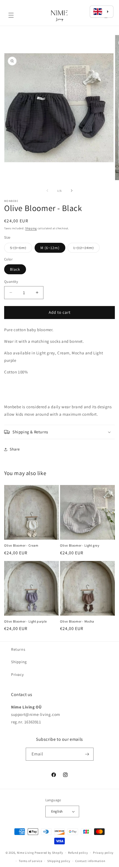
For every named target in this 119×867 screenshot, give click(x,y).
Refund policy (78, 853)
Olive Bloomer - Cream (21, 545)
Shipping (31, 228)
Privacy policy (103, 853)
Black (15, 269)
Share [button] (15, 449)
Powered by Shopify (49, 853)
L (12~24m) (86, 249)
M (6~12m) (50, 247)
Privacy (17, 674)
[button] (11, 15)
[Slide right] (72, 191)
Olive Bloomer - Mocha (77, 621)
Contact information (90, 861)
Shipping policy (58, 861)
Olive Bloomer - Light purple (25, 621)
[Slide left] (47, 191)
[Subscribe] (87, 754)
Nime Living (25, 853)
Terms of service (30, 861)
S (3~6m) (21, 249)
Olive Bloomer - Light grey (80, 545)
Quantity (11, 281)
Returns (18, 649)
